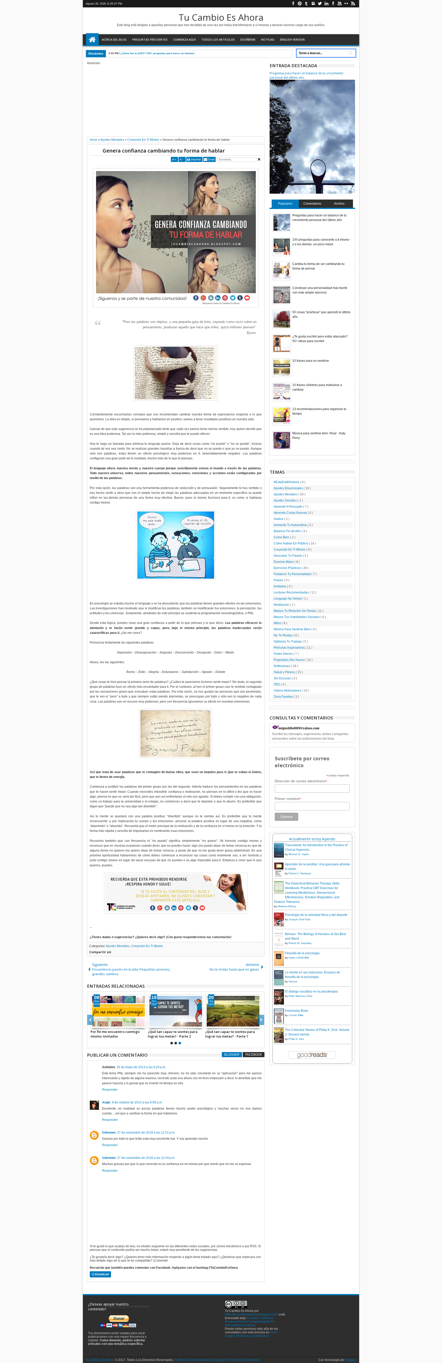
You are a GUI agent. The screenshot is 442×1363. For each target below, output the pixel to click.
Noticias (267, 39)
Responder (110, 1089)
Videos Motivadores (288, 690)
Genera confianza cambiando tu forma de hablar (164, 150)
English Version (292, 39)
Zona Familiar (284, 696)
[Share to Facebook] (94, 1024)
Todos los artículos (218, 39)
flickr (346, 3)
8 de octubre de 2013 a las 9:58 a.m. (137, 1102)
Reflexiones (282, 666)
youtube (339, 3)
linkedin (326, 3)
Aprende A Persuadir (288, 506)
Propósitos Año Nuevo (289, 660)
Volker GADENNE (299, 957)
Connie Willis (296, 1015)
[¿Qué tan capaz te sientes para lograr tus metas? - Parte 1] (233, 1011)
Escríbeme (248, 39)
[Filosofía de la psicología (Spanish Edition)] (279, 965)
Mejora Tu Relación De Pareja (295, 611)
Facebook (253, 1054)
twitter (319, 3)
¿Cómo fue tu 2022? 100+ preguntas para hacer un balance (158, 53)
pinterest (299, 3)
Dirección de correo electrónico (301, 781)
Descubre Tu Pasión (288, 555)
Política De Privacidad (190, 1360)
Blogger (231, 1054)
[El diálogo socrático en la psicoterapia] (279, 1004)
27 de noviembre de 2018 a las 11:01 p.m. (146, 1132)
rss (353, 3)
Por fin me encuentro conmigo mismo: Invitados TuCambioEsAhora (115, 1034)
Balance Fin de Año (288, 531)
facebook (293, 3)
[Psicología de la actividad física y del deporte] (279, 925)
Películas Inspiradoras (289, 647)
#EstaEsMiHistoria (287, 482)
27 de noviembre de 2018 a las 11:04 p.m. (146, 1158)
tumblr (306, 3)
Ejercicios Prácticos (288, 568)
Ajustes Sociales (285, 500)
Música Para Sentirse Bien (292, 629)
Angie (106, 1102)
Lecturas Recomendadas (292, 592)
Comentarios (312, 203)
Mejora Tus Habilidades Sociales (297, 617)
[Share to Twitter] (100, 1024)
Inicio (92, 39)
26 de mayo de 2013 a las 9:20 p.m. (141, 1067)
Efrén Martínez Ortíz (300, 996)
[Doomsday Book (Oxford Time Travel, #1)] (279, 1023)
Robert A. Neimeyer (300, 873)
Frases (279, 580)
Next (90, 1020)
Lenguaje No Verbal (288, 598)
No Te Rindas (283, 635)
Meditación (282, 605)
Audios (279, 519)
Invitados (280, 586)
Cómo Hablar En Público (291, 543)
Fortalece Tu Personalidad (292, 574)
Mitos (278, 623)
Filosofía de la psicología (302, 953)
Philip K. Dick (296, 1039)
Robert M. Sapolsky (300, 943)
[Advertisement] (175, 100)
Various (293, 981)
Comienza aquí (184, 39)
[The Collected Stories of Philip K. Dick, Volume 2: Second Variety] (279, 1042)
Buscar (350, 53)
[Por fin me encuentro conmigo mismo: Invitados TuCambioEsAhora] (118, 1011)
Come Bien (282, 537)
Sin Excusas (283, 678)
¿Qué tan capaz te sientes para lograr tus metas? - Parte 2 (172, 1034)
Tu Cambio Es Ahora (221, 17)
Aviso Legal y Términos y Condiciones (251, 1334)
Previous (261, 1020)
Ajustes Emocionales (289, 488)
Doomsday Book (296, 1010)
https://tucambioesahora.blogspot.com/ (251, 1314)
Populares (285, 203)
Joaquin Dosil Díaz (300, 919)
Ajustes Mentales (118, 946)
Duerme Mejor (284, 562)
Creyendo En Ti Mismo (147, 946)
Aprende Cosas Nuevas (291, 513)
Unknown (109, 1132)
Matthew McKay (287, 906)
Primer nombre (288, 798)
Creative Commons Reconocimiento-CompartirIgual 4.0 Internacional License (249, 1321)
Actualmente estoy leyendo (312, 838)
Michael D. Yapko (299, 854)
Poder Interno (283, 654)
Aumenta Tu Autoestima (290, 525)
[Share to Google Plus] (105, 1024)
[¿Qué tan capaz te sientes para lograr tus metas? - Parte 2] (175, 1011)
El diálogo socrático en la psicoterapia (311, 991)
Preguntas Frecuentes (150, 39)
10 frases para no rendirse (310, 361)
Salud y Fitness (285, 672)
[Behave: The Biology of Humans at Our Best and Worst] (279, 946)
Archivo (339, 203)
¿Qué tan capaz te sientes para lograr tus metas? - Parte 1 (230, 1034)
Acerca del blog (114, 39)
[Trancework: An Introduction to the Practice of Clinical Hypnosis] (279, 856)
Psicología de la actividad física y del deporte (316, 915)
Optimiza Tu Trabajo (288, 641)
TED (277, 684)
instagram (313, 3)
